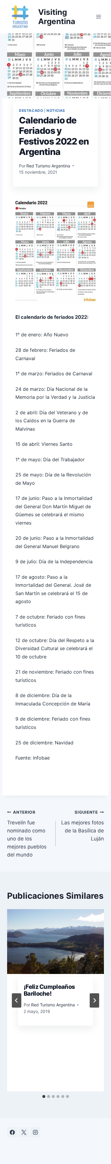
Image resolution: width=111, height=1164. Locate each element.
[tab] (43, 1096)
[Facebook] (12, 1132)
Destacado (31, 110)
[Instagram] (35, 1132)
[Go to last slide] (16, 1000)
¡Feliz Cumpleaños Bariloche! (49, 990)
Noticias (55, 110)
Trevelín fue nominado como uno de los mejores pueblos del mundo (26, 834)
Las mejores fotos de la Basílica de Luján (82, 826)
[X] (24, 1132)
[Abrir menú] (98, 16)
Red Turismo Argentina (48, 165)
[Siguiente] (94, 1000)
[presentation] (55, 941)
